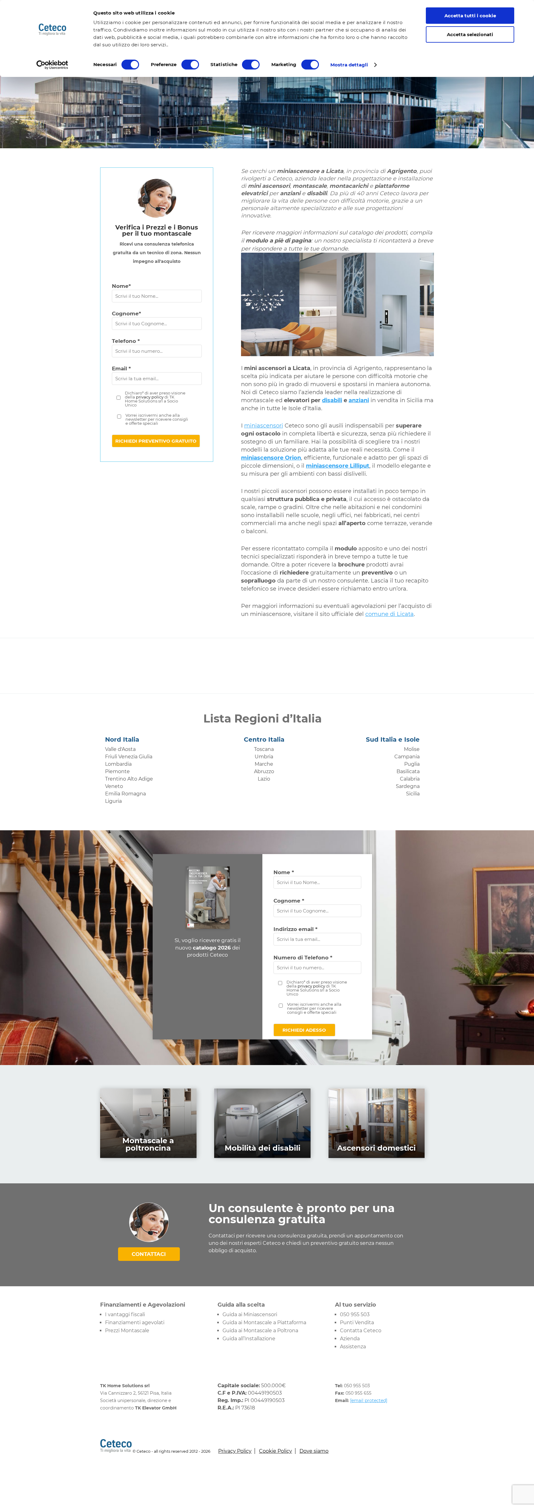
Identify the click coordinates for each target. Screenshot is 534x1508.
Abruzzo (264, 771)
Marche (264, 764)
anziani (359, 400)
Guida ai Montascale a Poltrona (260, 1330)
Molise (412, 749)
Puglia (412, 764)
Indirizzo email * (295, 929)
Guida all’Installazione (248, 1339)
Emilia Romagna (125, 794)
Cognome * (288, 901)
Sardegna (408, 786)
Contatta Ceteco (360, 1330)
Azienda (350, 1339)
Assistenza (353, 1347)
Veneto (114, 786)
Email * (121, 368)
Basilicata (408, 771)
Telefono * (126, 341)
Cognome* (126, 313)
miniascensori (263, 425)
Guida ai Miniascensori (249, 1314)
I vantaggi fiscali (125, 1314)
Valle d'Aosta (120, 749)
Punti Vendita (357, 1322)
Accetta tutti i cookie (470, 16)
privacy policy (149, 396)
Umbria (264, 757)
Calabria (410, 779)
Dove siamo (313, 1451)
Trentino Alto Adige (129, 779)
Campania (407, 757)
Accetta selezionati (470, 34)
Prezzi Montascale (127, 1330)
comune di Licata (389, 614)
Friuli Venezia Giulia (128, 757)
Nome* (121, 286)
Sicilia (413, 794)
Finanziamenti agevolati (134, 1322)
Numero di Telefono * (302, 957)
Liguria (113, 801)
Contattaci (149, 1254)
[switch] (190, 65)
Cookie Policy (275, 1451)
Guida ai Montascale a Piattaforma (264, 1322)
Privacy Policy (235, 1451)
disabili (332, 400)
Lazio (264, 779)
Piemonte (117, 771)
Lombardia (118, 764)
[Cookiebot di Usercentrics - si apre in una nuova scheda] (52, 65)
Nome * (283, 872)
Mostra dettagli (349, 65)
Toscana (264, 749)
